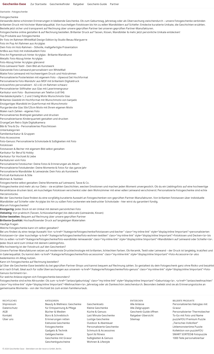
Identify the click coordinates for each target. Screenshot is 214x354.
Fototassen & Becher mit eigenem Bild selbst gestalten (32, 149)
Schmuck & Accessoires (101, 330)
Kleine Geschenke (97, 308)
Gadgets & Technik (56, 330)
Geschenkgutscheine (57, 341)
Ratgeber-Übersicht (142, 315)
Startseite (5, 11)
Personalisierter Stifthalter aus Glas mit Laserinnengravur (34, 88)
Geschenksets (95, 304)
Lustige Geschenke (98, 319)
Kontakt (7, 315)
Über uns (8, 319)
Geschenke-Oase (14, 4)
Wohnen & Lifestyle (98, 341)
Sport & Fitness (96, 334)
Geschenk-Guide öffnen (144, 311)
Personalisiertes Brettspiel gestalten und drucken (29, 115)
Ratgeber (78, 4)
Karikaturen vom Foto (13, 160)
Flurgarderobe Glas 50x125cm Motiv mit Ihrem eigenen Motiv (36, 107)
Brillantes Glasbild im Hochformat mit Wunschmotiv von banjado (38, 100)
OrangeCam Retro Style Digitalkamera (22, 122)
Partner (114, 4)
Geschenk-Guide (97, 4)
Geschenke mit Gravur (58, 338)
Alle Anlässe (137, 304)
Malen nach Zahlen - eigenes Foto (20, 111)
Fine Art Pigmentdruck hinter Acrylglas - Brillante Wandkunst (36, 54)
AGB (5, 311)
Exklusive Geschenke (57, 323)
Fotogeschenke (54, 326)
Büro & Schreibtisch (57, 315)
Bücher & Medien (55, 311)
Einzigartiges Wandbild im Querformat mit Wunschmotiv (33, 103)
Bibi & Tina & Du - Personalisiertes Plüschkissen (28, 126)
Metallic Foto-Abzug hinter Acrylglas (21, 58)
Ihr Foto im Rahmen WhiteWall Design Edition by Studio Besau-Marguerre (43, 39)
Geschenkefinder (60, 4)
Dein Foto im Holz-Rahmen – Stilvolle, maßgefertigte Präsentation (39, 47)
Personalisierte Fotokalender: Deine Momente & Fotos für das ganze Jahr (43, 167)
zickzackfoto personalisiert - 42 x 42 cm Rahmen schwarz (33, 85)
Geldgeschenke (54, 334)
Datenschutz (10, 308)
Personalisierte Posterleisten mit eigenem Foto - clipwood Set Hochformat (44, 77)
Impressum (9, 304)
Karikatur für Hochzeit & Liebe (18, 156)
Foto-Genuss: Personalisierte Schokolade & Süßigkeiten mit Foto (38, 141)
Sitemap (135, 319)
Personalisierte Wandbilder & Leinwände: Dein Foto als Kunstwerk (39, 171)
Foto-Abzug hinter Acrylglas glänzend (22, 62)
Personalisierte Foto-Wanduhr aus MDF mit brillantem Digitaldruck (39, 81)
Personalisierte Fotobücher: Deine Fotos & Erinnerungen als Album (39, 164)
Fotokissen (6, 145)
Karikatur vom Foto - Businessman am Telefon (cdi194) (32, 92)
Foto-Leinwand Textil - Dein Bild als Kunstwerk (27, 66)
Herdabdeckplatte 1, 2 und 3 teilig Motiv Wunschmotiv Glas (35, 96)
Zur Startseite (38, 4)
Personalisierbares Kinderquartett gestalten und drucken (34, 118)
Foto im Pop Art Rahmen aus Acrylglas (22, 43)
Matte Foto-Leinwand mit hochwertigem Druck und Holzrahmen (38, 73)
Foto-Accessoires (10, 137)
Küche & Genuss (96, 311)
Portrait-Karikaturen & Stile (16, 175)
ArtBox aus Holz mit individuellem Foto (23, 51)
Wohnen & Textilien (11, 179)
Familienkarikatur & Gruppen (17, 134)
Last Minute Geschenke (101, 315)
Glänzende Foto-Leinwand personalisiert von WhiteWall (32, 70)
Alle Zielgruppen (139, 308)
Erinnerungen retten (57, 319)
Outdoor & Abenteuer (100, 323)
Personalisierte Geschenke (103, 326)
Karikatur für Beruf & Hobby (17, 152)
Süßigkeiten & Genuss (100, 338)
